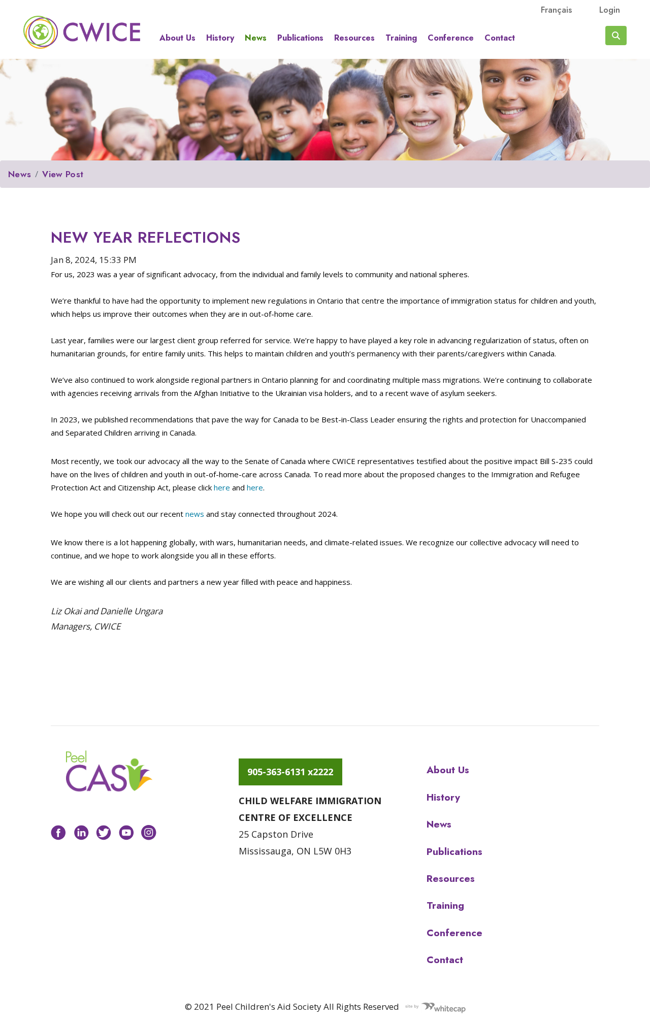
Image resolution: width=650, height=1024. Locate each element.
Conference (451, 38)
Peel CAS (81, 32)
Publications (300, 38)
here (223, 487)
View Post (62, 174)
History (220, 38)
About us (177, 38)
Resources (354, 38)
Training (401, 38)
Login (609, 10)
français (556, 10)
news (195, 514)
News (256, 38)
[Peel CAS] (109, 771)
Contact (499, 38)
